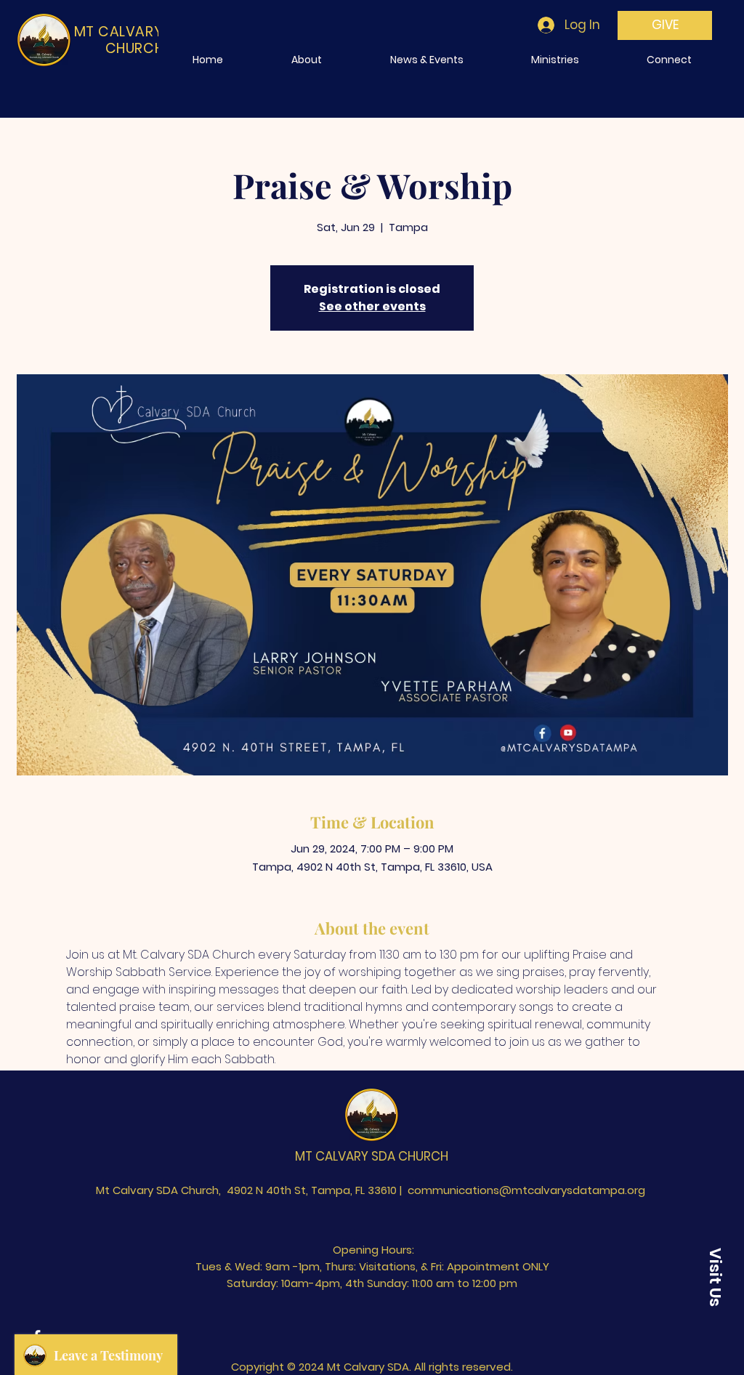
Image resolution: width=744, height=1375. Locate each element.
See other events (372, 306)
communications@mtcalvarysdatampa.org (526, 1190)
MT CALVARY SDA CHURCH (371, 1156)
